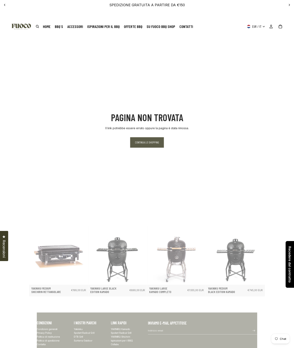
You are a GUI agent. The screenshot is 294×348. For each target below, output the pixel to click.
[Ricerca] (37, 26)
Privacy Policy (44, 333)
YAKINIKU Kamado (120, 329)
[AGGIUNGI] (83, 279)
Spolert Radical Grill (84, 333)
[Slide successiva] (289, 5)
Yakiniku (78, 329)
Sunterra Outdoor (83, 340)
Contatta (41, 344)
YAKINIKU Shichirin (120, 337)
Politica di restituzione (48, 337)
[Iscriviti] (254, 330)
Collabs (115, 344)
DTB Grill (78, 337)
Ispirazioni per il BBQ (122, 340)
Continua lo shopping (147, 142)
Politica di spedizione (48, 340)
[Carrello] (280, 26)
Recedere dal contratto (290, 264)
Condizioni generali (47, 329)
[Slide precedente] (4, 5)
